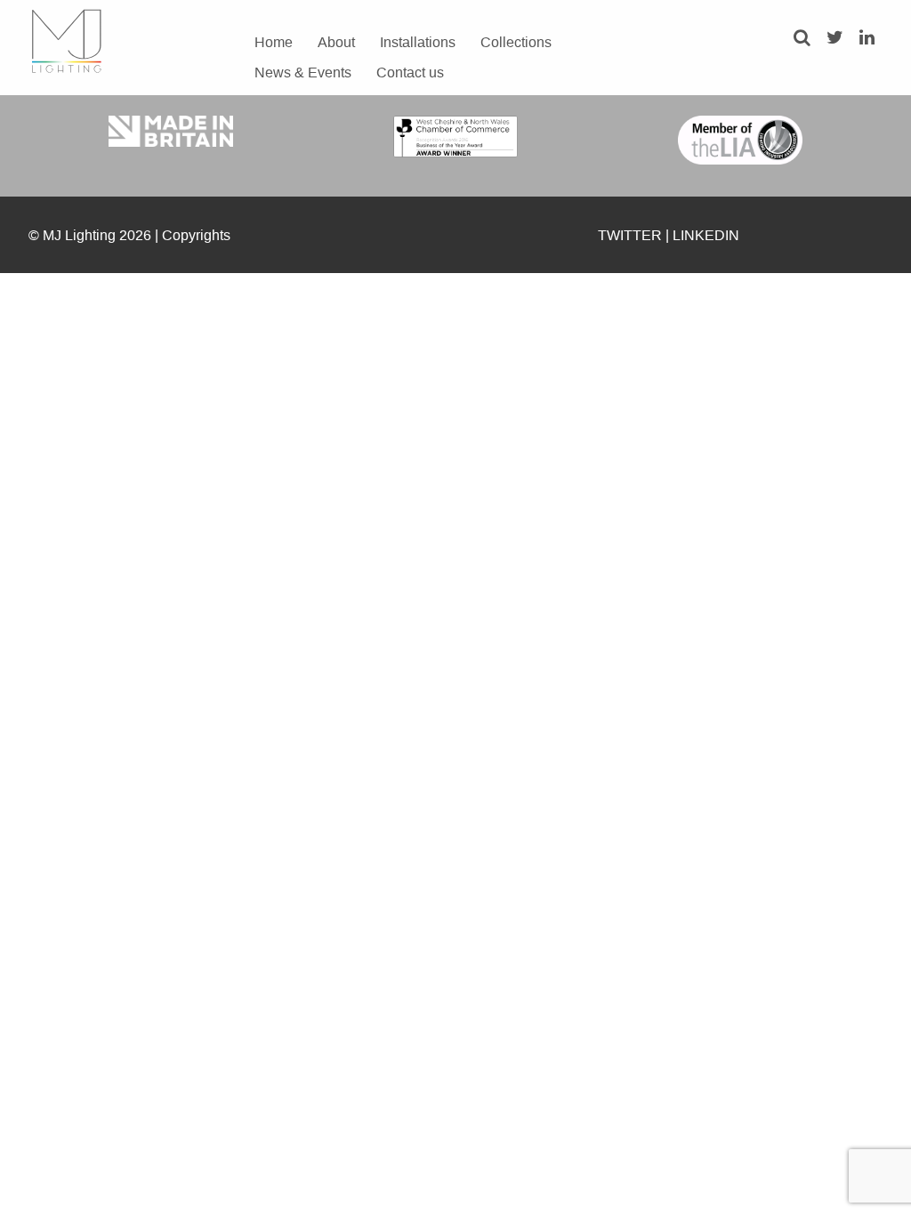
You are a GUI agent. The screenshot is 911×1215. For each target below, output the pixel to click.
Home (273, 42)
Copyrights (196, 235)
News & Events (302, 72)
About (336, 42)
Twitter (630, 235)
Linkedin (706, 235)
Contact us (410, 72)
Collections (516, 42)
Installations (418, 42)
